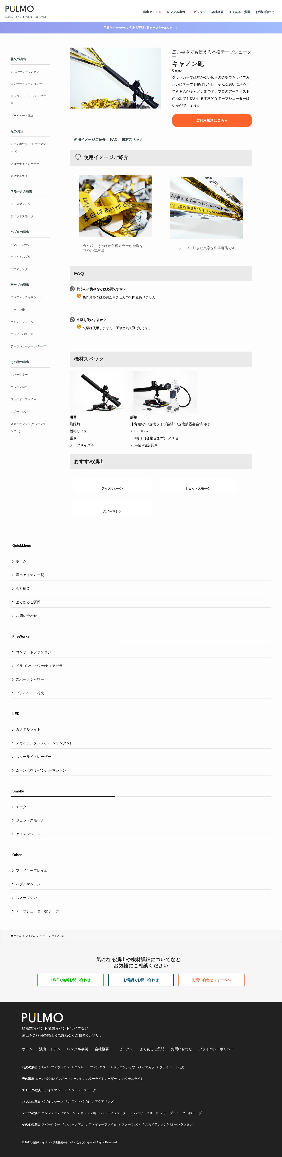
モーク (21, 807)
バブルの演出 (31, 1101)
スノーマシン (26, 897)
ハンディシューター (115, 1113)
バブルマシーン (28, 884)
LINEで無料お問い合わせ (71, 980)
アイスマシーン (28, 834)
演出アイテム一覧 (30, 575)
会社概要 (217, 12)
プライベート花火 (30, 693)
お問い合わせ (265, 12)
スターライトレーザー (33, 757)
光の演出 (28, 1078)
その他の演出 (31, 1124)
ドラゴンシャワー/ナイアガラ (39, 666)
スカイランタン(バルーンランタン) (43, 743)
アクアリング (104, 1101)
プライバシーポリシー (216, 1049)
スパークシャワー (30, 679)
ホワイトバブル (79, 1101)
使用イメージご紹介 (90, 139)
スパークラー (51, 1124)
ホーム (21, 561)
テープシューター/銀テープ (37, 911)
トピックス (198, 12)
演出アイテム (152, 12)
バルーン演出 (74, 1124)
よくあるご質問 (239, 12)
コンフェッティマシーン (59, 1113)
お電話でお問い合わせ (141, 980)
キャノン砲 (88, 1113)
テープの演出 (31, 1113)
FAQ (113, 139)
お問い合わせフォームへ (211, 980)
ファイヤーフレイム (32, 870)
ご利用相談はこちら (212, 120)
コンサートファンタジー (35, 652)
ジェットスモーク (30, 820)
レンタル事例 (176, 12)
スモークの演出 (33, 1090)
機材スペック (132, 139)
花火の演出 (29, 1067)
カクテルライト (28, 729)
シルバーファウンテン (54, 1067)
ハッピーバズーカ (146, 1113)
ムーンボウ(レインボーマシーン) (41, 770)
